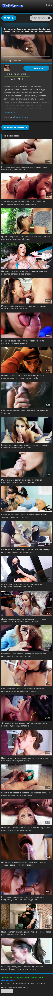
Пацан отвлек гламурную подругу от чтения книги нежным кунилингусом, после (24, 759)
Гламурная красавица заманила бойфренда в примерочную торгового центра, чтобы (22, 376)
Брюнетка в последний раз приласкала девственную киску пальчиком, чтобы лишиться (26, 550)
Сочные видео (8, 980)
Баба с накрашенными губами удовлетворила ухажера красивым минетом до (22, 342)
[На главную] (12, 6)
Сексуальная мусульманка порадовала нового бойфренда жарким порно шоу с (23, 585)
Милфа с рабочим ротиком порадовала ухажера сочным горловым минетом (23, 307)
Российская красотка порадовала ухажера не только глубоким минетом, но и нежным (26, 794)
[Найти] (49, 18)
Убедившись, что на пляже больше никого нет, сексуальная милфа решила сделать (23, 203)
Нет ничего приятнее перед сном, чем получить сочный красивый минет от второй (23, 863)
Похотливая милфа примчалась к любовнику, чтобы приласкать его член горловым (25, 828)
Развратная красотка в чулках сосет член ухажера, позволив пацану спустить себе (25, 446)
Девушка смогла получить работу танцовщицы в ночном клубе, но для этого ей (24, 724)
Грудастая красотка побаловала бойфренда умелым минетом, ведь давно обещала (25, 237)
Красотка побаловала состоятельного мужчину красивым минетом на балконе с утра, (23, 689)
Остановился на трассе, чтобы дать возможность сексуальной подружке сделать (24, 655)
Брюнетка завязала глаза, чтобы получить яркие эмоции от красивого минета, (24, 516)
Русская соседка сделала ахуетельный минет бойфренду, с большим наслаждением (22, 898)
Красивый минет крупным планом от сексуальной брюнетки (24, 411)
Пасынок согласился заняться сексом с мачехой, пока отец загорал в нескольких (24, 272)
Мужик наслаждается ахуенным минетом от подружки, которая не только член (21, 481)
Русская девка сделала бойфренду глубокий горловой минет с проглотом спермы (22, 968)
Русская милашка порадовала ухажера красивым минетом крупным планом (24, 168)
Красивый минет (22, 117)
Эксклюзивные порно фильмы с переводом (22, 977)
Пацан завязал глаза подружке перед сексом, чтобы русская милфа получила (26, 933)
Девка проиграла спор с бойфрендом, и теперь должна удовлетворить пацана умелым (23, 620)
